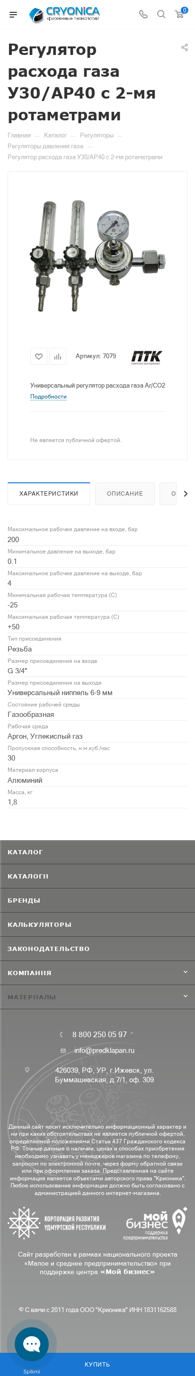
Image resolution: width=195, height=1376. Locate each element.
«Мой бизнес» (127, 1271)
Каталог (25, 852)
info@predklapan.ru (104, 1050)
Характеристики (49, 493)
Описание (125, 493)
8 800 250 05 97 (99, 1034)
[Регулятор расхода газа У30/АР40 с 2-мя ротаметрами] (97, 255)
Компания (29, 973)
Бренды (24, 900)
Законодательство (49, 948)
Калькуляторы (40, 924)
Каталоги (28, 876)
